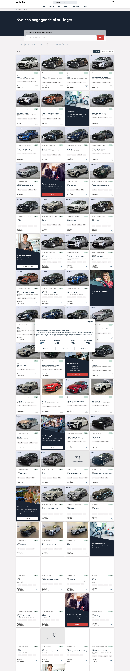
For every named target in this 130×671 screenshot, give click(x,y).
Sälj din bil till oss (73, 363)
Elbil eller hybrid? (23, 507)
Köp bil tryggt (47, 436)
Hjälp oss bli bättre (24, 255)
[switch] (57, 343)
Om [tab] (85, 326)
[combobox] (61, 37)
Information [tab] (65, 326)
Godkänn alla (84, 348)
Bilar (17, 9)
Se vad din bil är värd (77, 374)
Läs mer (53, 194)
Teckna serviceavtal (49, 184)
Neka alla (45, 348)
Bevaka (97, 51)
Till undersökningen (28, 266)
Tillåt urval (65, 348)
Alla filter (21, 44)
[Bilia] (20, 2)
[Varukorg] (113, 2)
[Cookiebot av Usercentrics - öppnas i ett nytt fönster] (88, 322)
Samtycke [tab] (44, 326)
